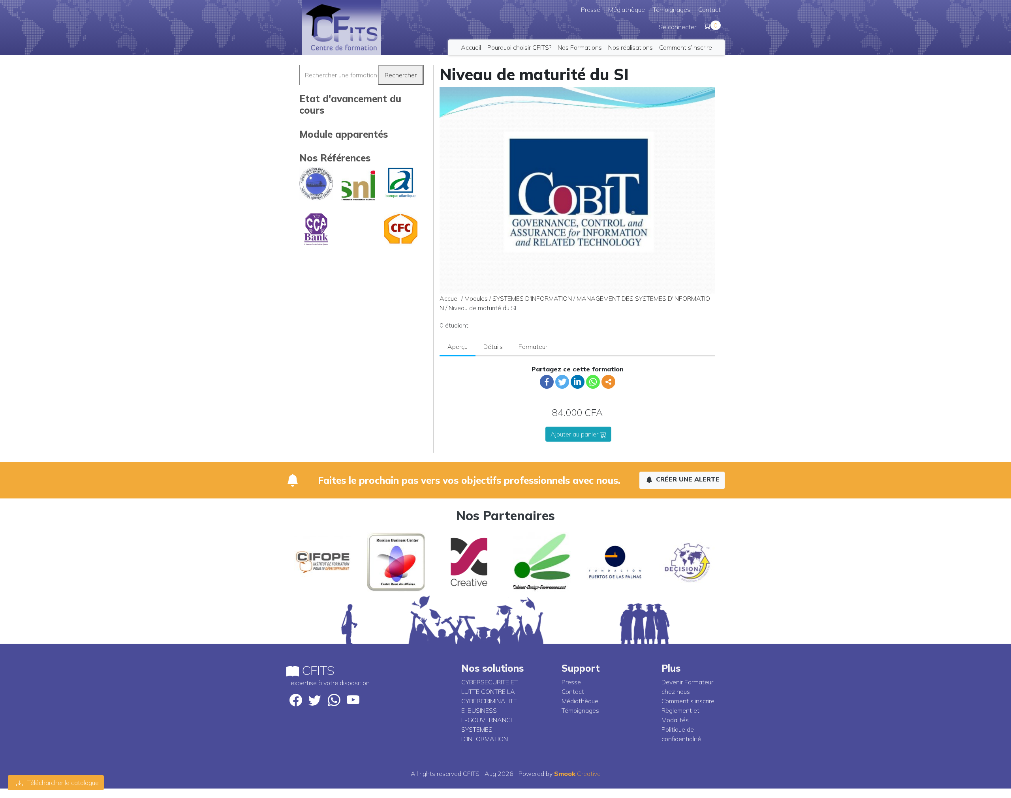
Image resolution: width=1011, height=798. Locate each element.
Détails (493, 346)
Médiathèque (626, 9)
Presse (590, 9)
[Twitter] (562, 382)
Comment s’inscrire (685, 47)
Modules (476, 298)
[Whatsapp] (593, 382)
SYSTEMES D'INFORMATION (532, 298)
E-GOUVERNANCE (487, 720)
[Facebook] (547, 382)
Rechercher (401, 75)
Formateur (533, 346)
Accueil (471, 47)
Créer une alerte (687, 479)
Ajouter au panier (575, 434)
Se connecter (677, 27)
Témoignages (671, 9)
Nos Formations (580, 47)
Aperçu (457, 346)
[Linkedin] (577, 382)
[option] (322, 562)
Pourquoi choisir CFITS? (519, 47)
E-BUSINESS (479, 710)
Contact (709, 9)
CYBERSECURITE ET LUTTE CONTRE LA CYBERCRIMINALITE (489, 691)
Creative (577, 773)
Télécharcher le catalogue (62, 783)
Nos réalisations (630, 47)
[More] (608, 382)
